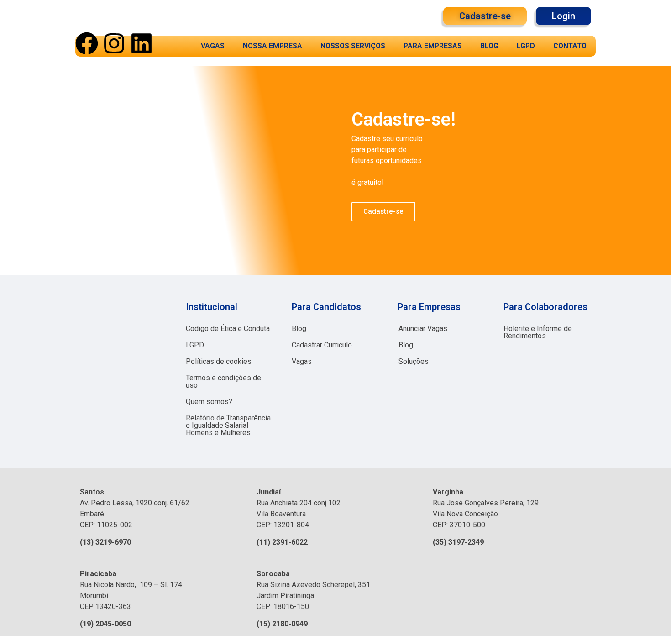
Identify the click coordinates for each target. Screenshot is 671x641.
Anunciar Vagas (422, 328)
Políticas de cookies (219, 361)
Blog (299, 328)
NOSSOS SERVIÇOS (352, 46)
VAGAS (213, 46)
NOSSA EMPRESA (272, 46)
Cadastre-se (383, 211)
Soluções (413, 361)
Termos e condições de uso (223, 381)
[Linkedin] (141, 43)
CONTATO (570, 46)
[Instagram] (114, 43)
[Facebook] (86, 43)
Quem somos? (209, 401)
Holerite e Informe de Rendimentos (537, 332)
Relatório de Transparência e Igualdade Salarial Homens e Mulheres (228, 425)
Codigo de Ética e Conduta (228, 328)
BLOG (489, 46)
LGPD (526, 46)
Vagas (302, 361)
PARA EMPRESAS (433, 46)
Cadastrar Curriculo (322, 345)
